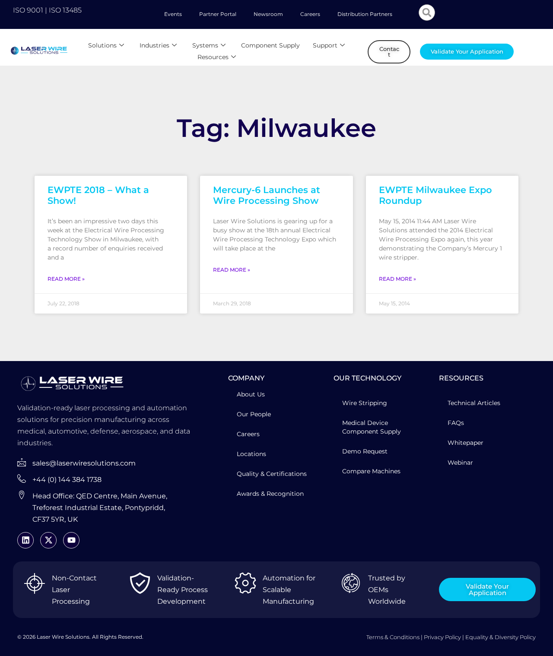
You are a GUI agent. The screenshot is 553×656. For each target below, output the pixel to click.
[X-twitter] (48, 540)
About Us (251, 394)
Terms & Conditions (393, 637)
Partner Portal (217, 14)
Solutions (102, 45)
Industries (154, 45)
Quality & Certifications (272, 474)
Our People (254, 414)
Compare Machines (371, 471)
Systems (205, 45)
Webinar (460, 462)
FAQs (456, 423)
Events (173, 14)
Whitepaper (465, 443)
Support (325, 45)
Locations (251, 454)
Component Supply (270, 45)
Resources (213, 57)
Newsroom (268, 14)
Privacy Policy (442, 637)
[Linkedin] (25, 540)
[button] (427, 12)
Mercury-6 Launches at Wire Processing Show (266, 195)
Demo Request (365, 451)
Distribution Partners (364, 14)
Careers (310, 14)
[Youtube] (71, 540)
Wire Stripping (364, 403)
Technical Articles (474, 403)
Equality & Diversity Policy (500, 637)
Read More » (66, 279)
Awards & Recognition (270, 494)
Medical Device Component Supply (371, 427)
